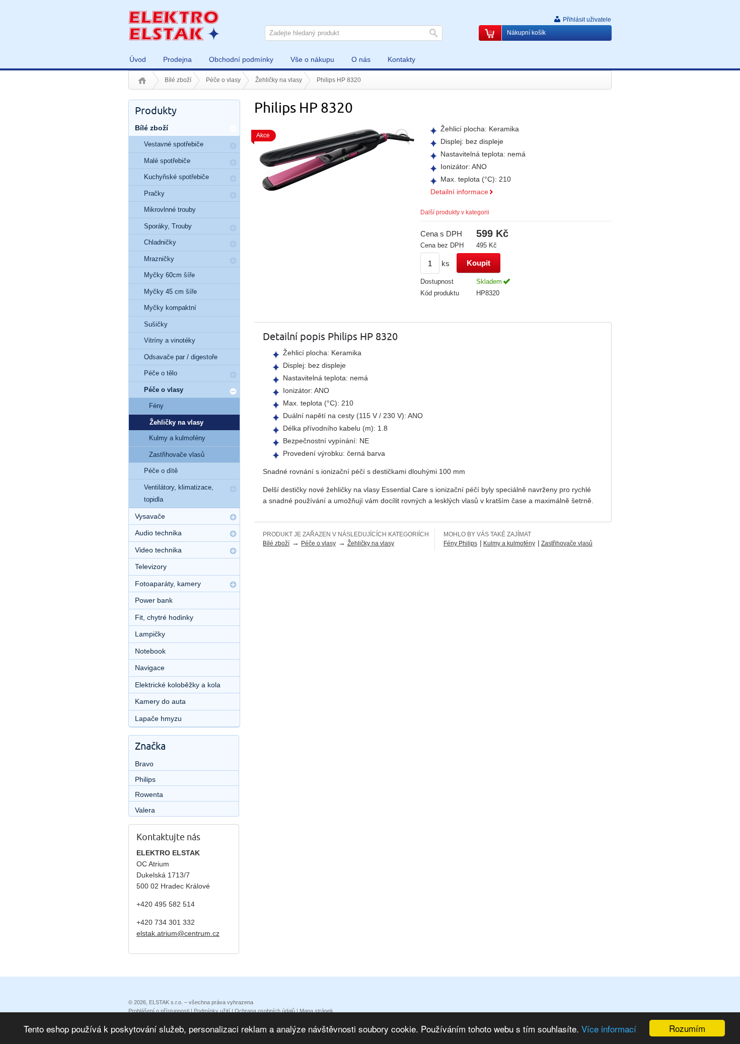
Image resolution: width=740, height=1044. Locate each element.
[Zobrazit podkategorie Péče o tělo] (233, 374)
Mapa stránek (316, 1011)
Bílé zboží (178, 80)
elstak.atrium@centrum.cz (177, 933)
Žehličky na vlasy (278, 80)
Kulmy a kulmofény (509, 543)
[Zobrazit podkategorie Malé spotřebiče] (233, 162)
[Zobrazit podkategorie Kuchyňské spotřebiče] (233, 178)
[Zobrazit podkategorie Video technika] (233, 550)
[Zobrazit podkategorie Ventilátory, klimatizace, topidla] (233, 489)
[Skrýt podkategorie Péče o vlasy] (233, 391)
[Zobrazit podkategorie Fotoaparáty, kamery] (233, 584)
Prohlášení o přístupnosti (158, 1011)
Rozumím (687, 1028)
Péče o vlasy (223, 80)
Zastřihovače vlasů (567, 543)
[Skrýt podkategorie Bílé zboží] (233, 128)
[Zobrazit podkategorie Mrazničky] (233, 260)
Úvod (142, 80)
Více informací (608, 1028)
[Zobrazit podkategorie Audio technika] (233, 533)
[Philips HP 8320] (337, 159)
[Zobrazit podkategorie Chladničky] (233, 244)
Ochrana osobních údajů (265, 1011)
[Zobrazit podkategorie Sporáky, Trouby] (233, 227)
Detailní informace (459, 192)
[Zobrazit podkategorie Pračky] (233, 195)
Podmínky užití (212, 1011)
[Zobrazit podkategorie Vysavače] (233, 517)
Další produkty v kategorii (454, 212)
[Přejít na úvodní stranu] (173, 25)
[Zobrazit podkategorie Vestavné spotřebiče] (233, 145)
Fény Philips (460, 543)
